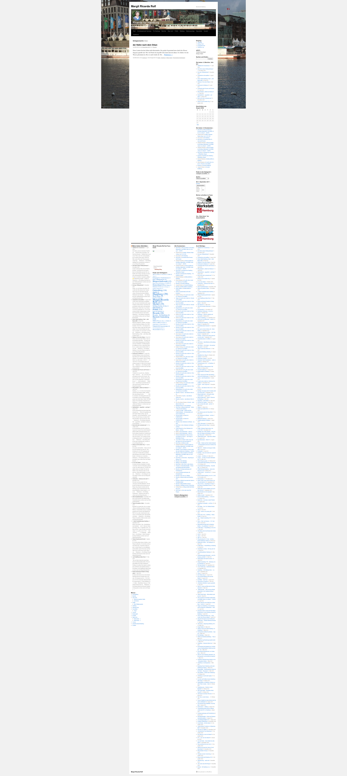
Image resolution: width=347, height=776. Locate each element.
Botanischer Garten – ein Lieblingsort (206, 542)
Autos (154, 276)
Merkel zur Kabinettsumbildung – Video (206, 636)
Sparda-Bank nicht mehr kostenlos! (205, 558)
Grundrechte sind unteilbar (203, 75)
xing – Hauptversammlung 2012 (204, 518)
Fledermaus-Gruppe (202, 358)
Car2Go (168, 283)
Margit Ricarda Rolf (143, 6)
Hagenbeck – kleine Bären (203, 400)
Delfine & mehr (185, 443)
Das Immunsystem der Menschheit (205, 412)
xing (163, 329)
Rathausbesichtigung (202, 418)
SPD (159, 322)
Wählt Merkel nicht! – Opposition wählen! (207, 436)
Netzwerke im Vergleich (203, 581)
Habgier (199, 407)
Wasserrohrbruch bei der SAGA (204, 744)
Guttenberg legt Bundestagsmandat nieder (206, 640)
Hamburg (144, 57)
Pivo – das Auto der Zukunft (204, 737)
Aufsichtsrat (165, 274)
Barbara (177, 462)
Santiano (199, 356)
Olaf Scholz (158, 307)
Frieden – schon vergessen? (203, 384)
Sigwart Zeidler (179, 415)
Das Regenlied (201, 309)
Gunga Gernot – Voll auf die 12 (204, 472)
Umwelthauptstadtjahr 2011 (203, 719)
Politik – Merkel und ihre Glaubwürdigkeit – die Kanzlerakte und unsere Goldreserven (184, 412)
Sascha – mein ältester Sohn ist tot (205, 387)
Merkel (158, 303)
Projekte (134, 625)
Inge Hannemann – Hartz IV (186, 431)
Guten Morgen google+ (203, 461)
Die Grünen (167, 285)
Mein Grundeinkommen (137, 496)
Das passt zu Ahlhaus (185, 475)
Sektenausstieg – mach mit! (203, 760)
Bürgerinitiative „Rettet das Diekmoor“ (206, 91)
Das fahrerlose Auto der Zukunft (205, 734)
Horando (198, 183)
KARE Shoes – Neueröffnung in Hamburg (207, 545)
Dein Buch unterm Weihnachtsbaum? (205, 69)
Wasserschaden (157, 329)
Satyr (177, 304)
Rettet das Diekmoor (158, 311)
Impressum (136, 34)
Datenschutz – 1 (137, 618)
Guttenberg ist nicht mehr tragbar (205, 675)
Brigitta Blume (179, 308)
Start (134, 31)
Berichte (164, 31)
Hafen (159, 57)
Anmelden (200, 42)
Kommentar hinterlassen (179, 57)
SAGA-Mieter (162, 321)
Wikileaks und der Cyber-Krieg (187, 485)
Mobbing (182, 31)
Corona (134, 622)
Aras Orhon (178, 439)
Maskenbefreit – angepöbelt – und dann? (141, 407)
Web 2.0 (199, 537)
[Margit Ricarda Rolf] (159, 251)
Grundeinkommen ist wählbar (204, 338)
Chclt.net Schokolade (180, 434)
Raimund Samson (179, 405)
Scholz (168, 321)
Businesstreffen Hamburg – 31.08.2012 (206, 496)
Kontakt (206, 31)
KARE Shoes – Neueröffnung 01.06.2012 (207, 527)
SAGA (156, 321)
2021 (154, 274)
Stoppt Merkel (156, 324)
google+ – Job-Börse (202, 456)
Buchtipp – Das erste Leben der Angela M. (207, 452)
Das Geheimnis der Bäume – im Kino (206, 415)
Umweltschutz (165, 326)
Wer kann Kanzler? (202, 565)
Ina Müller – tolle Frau (202, 579)
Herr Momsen (201, 304)
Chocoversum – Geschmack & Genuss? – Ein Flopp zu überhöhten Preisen (184, 436)
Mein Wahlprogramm (138, 604)
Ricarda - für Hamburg (161, 315)
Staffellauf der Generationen (203, 65)
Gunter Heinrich (179, 428)
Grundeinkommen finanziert (204, 325)
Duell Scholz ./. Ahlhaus (203, 706)
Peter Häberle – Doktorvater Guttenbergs (206, 672)
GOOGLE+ (136, 601)
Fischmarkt (200, 451)
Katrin (177, 291)
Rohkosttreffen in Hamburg (186, 286)
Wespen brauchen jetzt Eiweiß (138, 539)
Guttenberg (160, 290)
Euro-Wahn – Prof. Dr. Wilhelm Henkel (206, 506)
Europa (167, 286)
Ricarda (155, 47)
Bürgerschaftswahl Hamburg (159, 283)
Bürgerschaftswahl (162, 281)
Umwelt (134, 612)
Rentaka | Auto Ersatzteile (181, 449)
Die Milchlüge (184, 461)
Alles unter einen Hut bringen (204, 763)
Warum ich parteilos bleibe (138, 503)
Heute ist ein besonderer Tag (204, 101)
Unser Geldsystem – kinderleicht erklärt (206, 566)
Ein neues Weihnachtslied (203, 72)
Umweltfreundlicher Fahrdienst (204, 552)
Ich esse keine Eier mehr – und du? (205, 404)
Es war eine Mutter (136, 462)
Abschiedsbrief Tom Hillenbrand (205, 731)
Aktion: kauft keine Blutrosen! (204, 348)
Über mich (170, 31)
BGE (155, 279)
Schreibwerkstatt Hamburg (144, 31)
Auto (170, 274)
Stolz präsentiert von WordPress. (205, 771)
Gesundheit (199, 31)
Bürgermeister (161, 279)
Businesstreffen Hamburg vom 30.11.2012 (207, 475)
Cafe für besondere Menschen (204, 306)
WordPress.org (201, 47)
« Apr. (197, 124)
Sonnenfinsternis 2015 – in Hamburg (205, 363)
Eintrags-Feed (201, 44)
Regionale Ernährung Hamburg (204, 351)
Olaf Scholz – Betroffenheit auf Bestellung (207, 342)
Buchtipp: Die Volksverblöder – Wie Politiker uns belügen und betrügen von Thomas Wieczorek (207, 433)
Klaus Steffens (179, 288)
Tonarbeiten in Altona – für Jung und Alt (206, 548)
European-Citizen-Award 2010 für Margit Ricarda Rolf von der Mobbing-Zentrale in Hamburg (207, 612)
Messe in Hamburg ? (202, 317)
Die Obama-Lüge (201, 574)
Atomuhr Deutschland (201, 52)
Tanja (177, 298)
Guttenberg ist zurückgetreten (204, 662)
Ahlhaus (159, 274)
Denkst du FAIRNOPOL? (203, 408)
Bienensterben (201, 478)
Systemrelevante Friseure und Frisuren (206, 88)
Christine (178, 465)
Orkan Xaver (169, 57)
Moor (167, 306)
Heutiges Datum (199, 53)
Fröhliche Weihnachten (158, 288)
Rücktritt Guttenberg (161, 317)
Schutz (155, 322)
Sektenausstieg (190, 31)
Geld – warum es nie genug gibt (204, 511)
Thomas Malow (163, 324)
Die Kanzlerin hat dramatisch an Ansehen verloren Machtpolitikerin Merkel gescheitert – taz (207, 648)
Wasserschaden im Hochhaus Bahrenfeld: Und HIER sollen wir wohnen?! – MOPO (206, 131)
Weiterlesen (168, 55)
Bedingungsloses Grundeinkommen (162, 278)
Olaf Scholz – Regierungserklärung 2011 (206, 623)
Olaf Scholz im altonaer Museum (205, 693)
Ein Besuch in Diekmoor (203, 85)
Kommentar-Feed (201, 45)
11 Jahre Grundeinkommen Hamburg (140, 521)
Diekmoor (156, 287)
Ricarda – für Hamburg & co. (204, 767)
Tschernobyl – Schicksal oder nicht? (140, 478)
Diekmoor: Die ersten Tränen (204, 82)
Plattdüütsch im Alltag (202, 355)
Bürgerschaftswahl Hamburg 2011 (205, 757)
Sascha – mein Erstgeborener (204, 378)
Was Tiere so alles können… (188, 464)
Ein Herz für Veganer (202, 402)
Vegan (135, 610)
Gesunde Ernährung (206, 165)
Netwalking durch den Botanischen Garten (207, 531)
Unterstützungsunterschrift (158, 327)
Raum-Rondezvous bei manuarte (204, 491)
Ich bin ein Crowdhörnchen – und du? (206, 319)
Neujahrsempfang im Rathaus (204, 420)
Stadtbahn (164, 322)
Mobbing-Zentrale (158, 306)
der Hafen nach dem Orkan (145, 44)
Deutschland (158, 285)
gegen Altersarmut (201, 423)
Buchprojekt (135, 614)
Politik (176, 31)
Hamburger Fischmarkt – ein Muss (205, 503)
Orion (199, 509)
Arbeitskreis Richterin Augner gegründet (206, 583)
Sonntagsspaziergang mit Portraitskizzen (206, 713)
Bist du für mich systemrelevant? (205, 98)
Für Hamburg (156, 31)
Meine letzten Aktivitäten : (140, 246)
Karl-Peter (200, 129)
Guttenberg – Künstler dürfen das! (205, 643)
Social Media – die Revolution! (204, 723)
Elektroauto (162, 286)
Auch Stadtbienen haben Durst (139, 557)
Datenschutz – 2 (137, 620)
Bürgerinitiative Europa (186, 483)
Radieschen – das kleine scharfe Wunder (206, 500)
